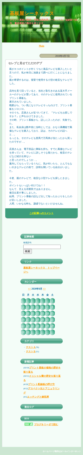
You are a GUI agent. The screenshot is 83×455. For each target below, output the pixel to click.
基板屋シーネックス (32, 13)
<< (29, 288)
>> (44, 288)
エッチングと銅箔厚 (38, 396)
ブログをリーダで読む (46, 424)
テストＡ (31, 347)
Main (41, 45)
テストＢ (31, 351)
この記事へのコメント (41, 213)
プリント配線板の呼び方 (41, 384)
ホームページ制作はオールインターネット (62, 451)
